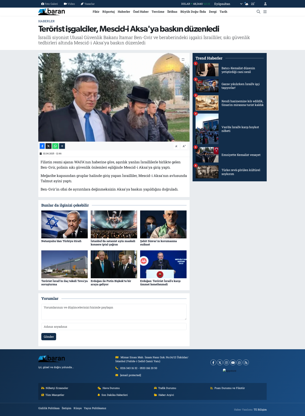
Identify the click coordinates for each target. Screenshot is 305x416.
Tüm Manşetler (54, 395)
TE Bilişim (260, 409)
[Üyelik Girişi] (264, 4)
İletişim (66, 408)
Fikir (96, 12)
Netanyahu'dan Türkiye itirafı (61, 241)
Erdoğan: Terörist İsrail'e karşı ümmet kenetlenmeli (160, 282)
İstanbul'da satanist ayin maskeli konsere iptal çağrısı (113, 242)
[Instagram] (226, 362)
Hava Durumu (111, 388)
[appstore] (229, 370)
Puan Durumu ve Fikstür (229, 388)
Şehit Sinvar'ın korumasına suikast (158, 242)
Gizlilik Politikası (49, 408)
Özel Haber (141, 12)
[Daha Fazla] (62, 146)
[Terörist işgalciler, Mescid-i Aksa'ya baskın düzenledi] (114, 97)
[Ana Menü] (265, 11)
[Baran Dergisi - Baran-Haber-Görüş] (51, 11)
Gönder (49, 337)
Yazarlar (89, 3)
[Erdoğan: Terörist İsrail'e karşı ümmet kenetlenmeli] (163, 264)
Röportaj (108, 12)
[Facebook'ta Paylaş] (42, 146)
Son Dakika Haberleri (114, 395)
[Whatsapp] (239, 362)
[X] (220, 362)
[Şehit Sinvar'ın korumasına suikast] (163, 224)
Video (71, 3)
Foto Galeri (51, 3)
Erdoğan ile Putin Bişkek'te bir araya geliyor (111, 282)
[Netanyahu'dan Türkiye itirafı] (64, 224)
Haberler (124, 12)
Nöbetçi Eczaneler (57, 388)
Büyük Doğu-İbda (193, 12)
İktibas (172, 12)
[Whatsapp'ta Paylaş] (55, 146)
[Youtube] (233, 362)
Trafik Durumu (167, 388)
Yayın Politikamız (95, 408)
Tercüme (158, 12)
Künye (78, 408)
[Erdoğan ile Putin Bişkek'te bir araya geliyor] (114, 264)
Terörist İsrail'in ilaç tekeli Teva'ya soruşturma (64, 282)
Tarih (223, 12)
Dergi (213, 12)
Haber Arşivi (166, 395)
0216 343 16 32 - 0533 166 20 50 (138, 368)
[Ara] (258, 11)
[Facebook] (213, 362)
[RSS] (246, 362)
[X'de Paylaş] (49, 146)
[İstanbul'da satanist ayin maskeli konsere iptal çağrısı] (114, 224)
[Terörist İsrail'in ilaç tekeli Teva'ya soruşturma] (64, 264)
